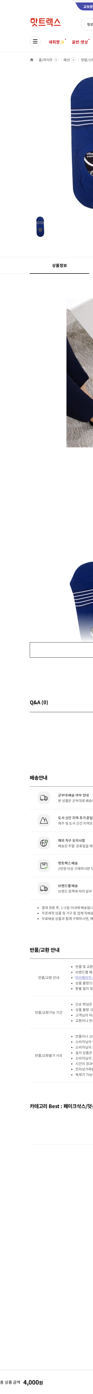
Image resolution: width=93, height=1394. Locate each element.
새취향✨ (56, 42)
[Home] (32, 60)
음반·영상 (80, 42)
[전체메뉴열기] (35, 41)
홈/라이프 (46, 59)
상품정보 (59, 265)
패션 (66, 59)
